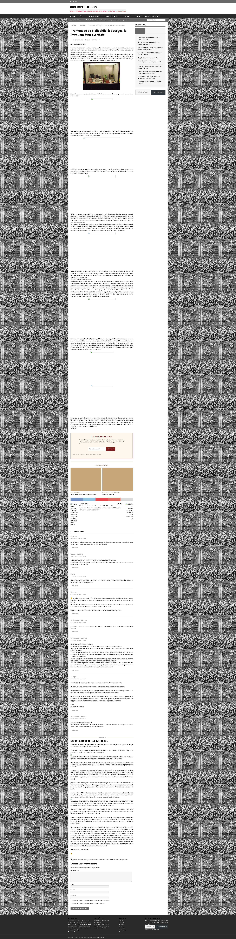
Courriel (73, 890)
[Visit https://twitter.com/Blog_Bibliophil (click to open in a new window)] (166, 1)
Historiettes (122, 930)
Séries (81, 16)
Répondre (75, 547)
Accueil (72, 16)
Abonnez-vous (158, 92)
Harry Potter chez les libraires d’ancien (149, 58)
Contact (138, 16)
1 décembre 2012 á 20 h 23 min (78, 538)
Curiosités (122, 928)
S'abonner (111, 449)
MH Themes (100, 937)
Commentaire (75, 870)
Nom (72, 884)
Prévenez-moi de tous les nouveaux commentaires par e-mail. (91, 900)
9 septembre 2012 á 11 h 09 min (78, 679)
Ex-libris (121, 926)
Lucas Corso (97, 922)
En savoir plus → (73, 932)
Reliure (121, 920)
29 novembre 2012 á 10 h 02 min (78, 556)
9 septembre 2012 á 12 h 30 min (78, 622)
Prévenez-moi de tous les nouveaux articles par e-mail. (89, 903)
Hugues (87, 40)
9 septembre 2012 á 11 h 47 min (78, 640)
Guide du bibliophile (152, 16)
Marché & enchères (112, 16)
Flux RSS (156, 929)
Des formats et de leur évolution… (89, 740)
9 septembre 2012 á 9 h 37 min (78, 718)
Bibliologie (122, 922)
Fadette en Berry (77, 554)
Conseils (121, 932)
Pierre (73, 574)
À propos (128, 16)
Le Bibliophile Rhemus (79, 620)
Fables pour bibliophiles (100, 928)
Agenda (94, 40)
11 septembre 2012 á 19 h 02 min (78, 576)
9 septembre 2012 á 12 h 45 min (78, 594)
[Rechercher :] (156, 20)
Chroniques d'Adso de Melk (101, 924)
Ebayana (121, 924)
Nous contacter (149, 929)
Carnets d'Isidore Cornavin (101, 926)
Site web (73, 895)
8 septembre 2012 (78, 40)
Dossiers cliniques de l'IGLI (101, 920)
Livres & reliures (94, 16)
